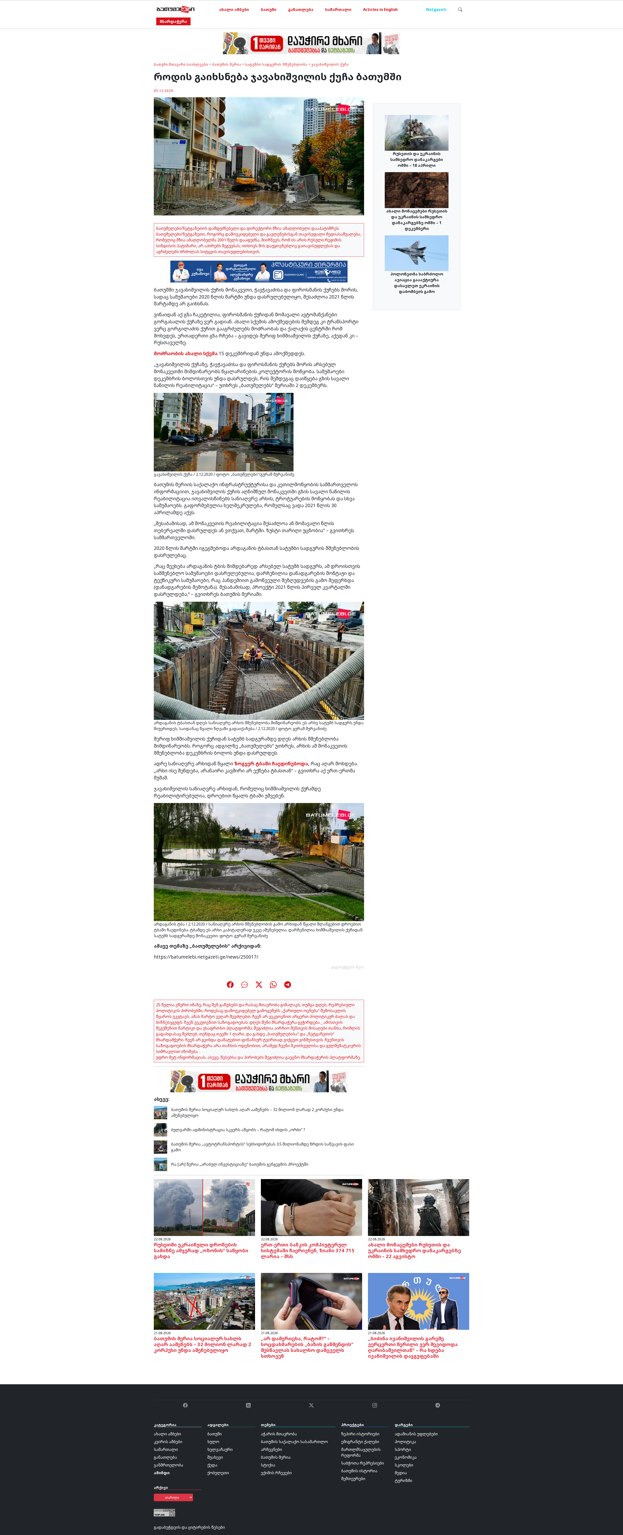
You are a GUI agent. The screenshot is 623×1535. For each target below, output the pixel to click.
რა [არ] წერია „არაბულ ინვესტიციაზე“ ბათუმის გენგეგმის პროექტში (239, 1164)
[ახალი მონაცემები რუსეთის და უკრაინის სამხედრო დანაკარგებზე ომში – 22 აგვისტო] (418, 1207)
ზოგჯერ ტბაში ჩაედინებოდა (271, 763)
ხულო (213, 1441)
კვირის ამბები (168, 1441)
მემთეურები (353, 1478)
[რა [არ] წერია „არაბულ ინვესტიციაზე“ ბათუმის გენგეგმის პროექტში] (160, 1164)
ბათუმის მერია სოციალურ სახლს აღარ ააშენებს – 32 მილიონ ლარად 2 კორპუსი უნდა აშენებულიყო (202, 1344)
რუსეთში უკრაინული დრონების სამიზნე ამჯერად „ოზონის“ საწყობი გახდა (201, 1250)
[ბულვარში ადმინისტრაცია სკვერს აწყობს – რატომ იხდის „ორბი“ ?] (160, 1129)
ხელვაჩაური (220, 1449)
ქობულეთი (218, 1472)
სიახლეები (197, 64)
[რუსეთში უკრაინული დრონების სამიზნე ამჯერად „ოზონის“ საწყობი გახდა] (204, 1207)
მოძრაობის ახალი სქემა (186, 353)
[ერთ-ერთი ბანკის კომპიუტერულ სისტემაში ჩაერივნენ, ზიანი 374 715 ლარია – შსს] (311, 1207)
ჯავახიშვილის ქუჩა (330, 64)
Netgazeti (436, 9)
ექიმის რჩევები (276, 1472)
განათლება (300, 9)
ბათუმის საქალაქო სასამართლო (294, 1441)
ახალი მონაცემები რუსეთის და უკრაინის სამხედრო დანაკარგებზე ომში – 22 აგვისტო (414, 1250)
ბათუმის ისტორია (359, 1470)
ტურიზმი (403, 1480)
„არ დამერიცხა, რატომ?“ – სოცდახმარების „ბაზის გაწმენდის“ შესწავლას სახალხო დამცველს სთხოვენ (307, 1347)
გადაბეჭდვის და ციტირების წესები (189, 1527)
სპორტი (403, 1449)
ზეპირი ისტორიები (360, 1434)
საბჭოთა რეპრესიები (362, 1463)
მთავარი (177, 64)
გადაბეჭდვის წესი (347, 967)
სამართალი (338, 9)
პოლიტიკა (405, 1441)
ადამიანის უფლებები (416, 1434)
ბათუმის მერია (226, 64)
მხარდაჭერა (173, 21)
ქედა (212, 1465)
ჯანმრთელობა (168, 1465)
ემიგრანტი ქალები (360, 1441)
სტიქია (268, 1465)
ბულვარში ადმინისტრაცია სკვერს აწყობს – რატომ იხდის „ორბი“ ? (238, 1129)
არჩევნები (271, 1449)
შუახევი (215, 1457)
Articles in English (380, 9)
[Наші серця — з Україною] (175, 9)
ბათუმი (268, 9)
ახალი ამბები (234, 9)
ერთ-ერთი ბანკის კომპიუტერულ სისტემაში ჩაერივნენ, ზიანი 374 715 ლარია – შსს (307, 1250)
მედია (401, 1472)
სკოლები (404, 1465)
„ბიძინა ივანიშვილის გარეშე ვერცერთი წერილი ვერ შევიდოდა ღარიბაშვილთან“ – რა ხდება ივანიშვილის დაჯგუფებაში (413, 1347)
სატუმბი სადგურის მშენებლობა (276, 64)
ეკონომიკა (406, 1457)
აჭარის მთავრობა (279, 1434)
